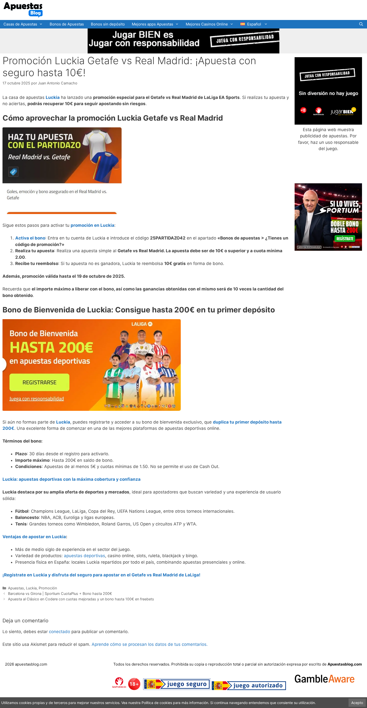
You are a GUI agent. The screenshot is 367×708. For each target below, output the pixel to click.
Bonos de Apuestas (67, 24)
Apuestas (16, 588)
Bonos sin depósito (108, 24)
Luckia (31, 588)
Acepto (357, 703)
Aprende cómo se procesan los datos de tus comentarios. (150, 644)
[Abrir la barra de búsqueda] (361, 24)
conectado (59, 631)
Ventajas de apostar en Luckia (34, 536)
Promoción (48, 588)
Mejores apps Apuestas (152, 24)
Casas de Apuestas (20, 24)
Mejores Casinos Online (207, 24)
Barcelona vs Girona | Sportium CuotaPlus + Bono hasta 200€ (60, 593)
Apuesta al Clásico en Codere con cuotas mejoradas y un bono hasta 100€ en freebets (81, 599)
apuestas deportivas (84, 555)
